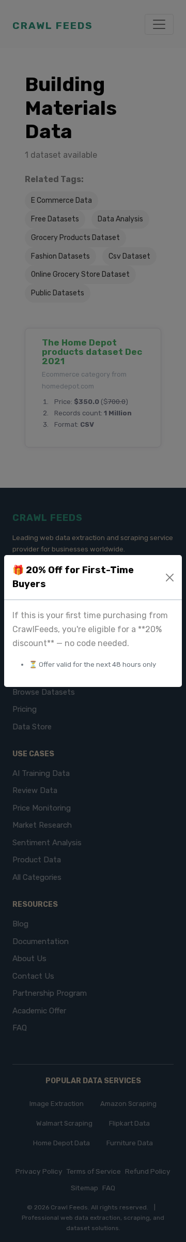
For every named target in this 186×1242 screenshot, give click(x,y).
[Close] (170, 578)
